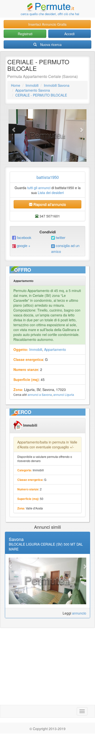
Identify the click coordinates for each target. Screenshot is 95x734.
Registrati (25, 33)
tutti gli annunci (38, 187)
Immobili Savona (56, 85)
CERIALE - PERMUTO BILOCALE (41, 95)
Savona (16, 539)
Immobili (32, 85)
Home (15, 85)
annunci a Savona (40, 394)
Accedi (69, 33)
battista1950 (48, 177)
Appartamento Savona (32, 90)
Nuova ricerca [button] (51, 44)
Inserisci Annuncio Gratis (47, 24)
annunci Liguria (63, 394)
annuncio (79, 613)
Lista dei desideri (51, 192)
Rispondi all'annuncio (49, 204)
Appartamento (55, 349)
